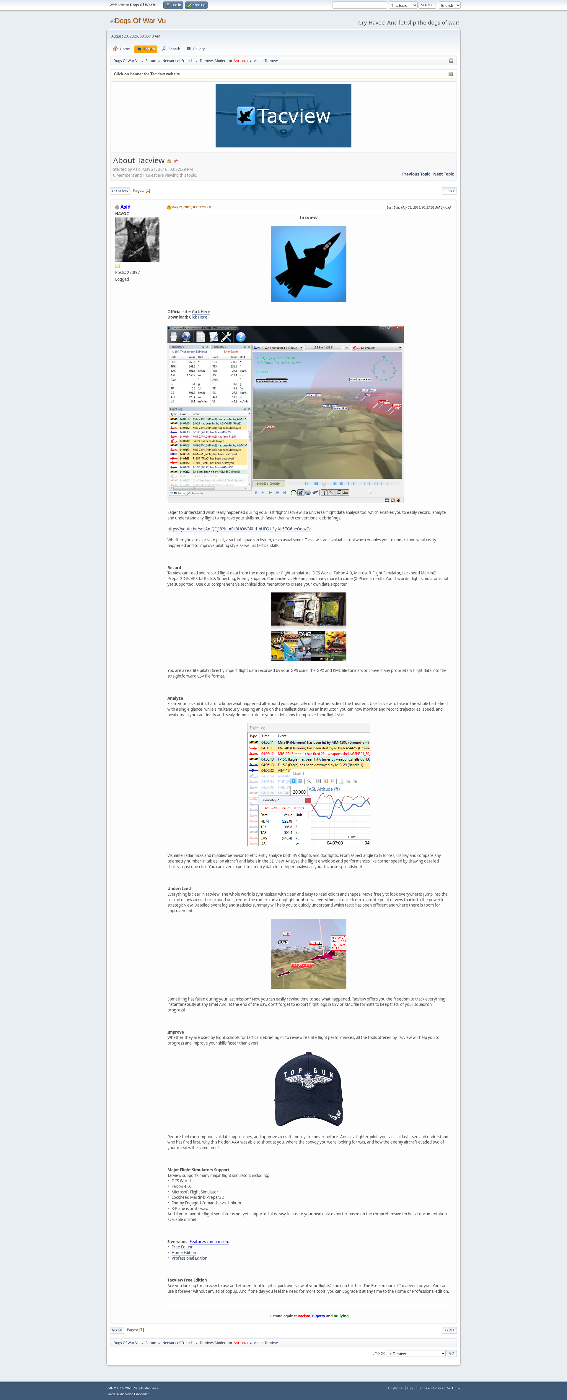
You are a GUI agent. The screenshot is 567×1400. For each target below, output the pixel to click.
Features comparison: (209, 1241)
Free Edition (182, 1247)
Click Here (201, 311)
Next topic (443, 174)
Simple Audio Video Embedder (127, 1394)
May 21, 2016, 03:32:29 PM (191, 207)
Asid (125, 207)
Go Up (117, 1330)
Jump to (378, 1353)
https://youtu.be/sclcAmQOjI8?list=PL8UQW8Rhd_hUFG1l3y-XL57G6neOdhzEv (239, 529)
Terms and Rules (430, 1388)
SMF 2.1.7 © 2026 (119, 1388)
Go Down (120, 191)
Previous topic (416, 174)
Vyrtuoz (240, 60)
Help (410, 1388)
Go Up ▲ (454, 1388)
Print (449, 191)
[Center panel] (451, 61)
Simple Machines (146, 1388)
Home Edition (184, 1252)
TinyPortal (395, 1388)
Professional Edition (189, 1258)
